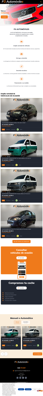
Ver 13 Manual (37, 353)
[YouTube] (23, 378)
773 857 (21, 368)
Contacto (4, 17)
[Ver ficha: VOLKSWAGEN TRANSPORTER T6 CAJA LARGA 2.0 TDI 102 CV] (21, 186)
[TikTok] (26, 378)
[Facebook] (17, 378)
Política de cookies (8, 394)
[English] (38, 390)
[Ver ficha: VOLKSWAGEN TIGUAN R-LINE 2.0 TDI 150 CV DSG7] (21, 115)
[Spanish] (42, 390)
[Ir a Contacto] (21, 14)
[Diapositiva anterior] (2, 353)
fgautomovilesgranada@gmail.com (22, 370)
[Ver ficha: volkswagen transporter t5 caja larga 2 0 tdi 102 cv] (21, 150)
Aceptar (21, 389)
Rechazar (28, 389)
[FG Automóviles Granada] (12, 2)
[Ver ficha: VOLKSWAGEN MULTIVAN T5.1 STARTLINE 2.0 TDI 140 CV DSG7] (21, 221)
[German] (40, 390)
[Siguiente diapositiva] (5, 353)
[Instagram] (20, 378)
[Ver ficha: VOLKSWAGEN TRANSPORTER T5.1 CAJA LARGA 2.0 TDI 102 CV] (11, 338)
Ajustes (35, 389)
